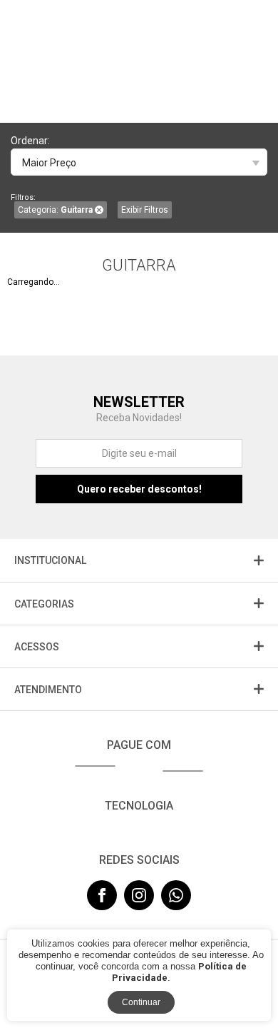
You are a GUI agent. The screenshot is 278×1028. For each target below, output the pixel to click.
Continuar (141, 1002)
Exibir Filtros (144, 210)
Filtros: (23, 197)
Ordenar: (30, 141)
